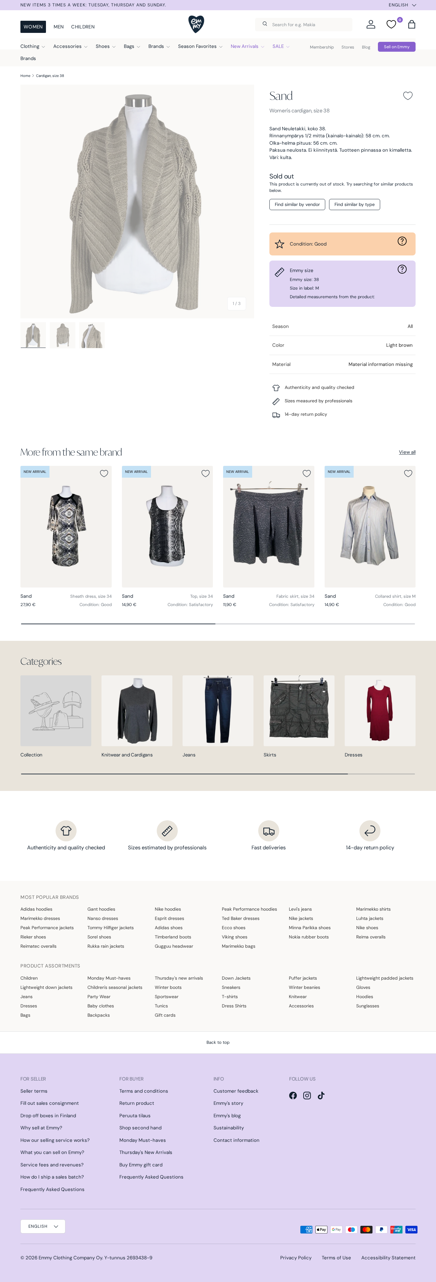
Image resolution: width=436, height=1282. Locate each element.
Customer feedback (236, 1091)
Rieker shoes (33, 937)
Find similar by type (355, 204)
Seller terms (34, 1091)
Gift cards (165, 1015)
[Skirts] (299, 710)
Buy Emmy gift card (140, 1165)
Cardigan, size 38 (50, 75)
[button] (412, 24)
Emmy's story (228, 1103)
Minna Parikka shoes (310, 927)
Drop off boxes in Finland (48, 1115)
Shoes (103, 46)
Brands (156, 46)
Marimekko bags (238, 946)
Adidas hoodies (36, 909)
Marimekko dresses (40, 918)
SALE (278, 46)
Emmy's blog (227, 1115)
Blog (366, 47)
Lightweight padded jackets (384, 978)
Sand (280, 95)
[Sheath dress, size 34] (66, 527)
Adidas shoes (169, 927)
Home (25, 75)
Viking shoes (234, 937)
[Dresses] (380, 710)
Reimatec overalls (38, 946)
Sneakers (231, 987)
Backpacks (98, 1015)
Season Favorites (197, 46)
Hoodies (364, 996)
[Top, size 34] (167, 527)
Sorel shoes (99, 937)
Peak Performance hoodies (249, 909)
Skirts (270, 755)
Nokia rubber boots (309, 937)
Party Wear (98, 996)
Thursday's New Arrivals (145, 1152)
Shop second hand (140, 1128)
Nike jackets (301, 918)
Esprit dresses (169, 918)
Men (59, 27)
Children (82, 27)
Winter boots (168, 987)
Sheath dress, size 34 (91, 596)
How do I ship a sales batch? (52, 1177)
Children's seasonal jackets (114, 987)
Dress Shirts (234, 1006)
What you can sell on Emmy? (52, 1152)
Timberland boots (173, 937)
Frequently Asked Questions (52, 1189)
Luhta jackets (369, 918)
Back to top (218, 1042)
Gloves (363, 987)
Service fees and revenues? (52, 1165)
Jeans (189, 755)
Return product (136, 1103)
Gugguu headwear (174, 946)
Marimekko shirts (373, 909)
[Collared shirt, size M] (370, 527)
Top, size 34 (201, 596)
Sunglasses (367, 1006)
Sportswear (166, 996)
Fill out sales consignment (49, 1103)
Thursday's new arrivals (179, 978)
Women (33, 27)
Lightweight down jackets (46, 987)
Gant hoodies (101, 909)
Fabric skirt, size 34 (295, 596)
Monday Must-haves (109, 978)
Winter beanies (304, 987)
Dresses (354, 755)
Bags (129, 46)
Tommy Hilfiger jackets (110, 927)
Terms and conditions (143, 1091)
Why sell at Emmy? (41, 1128)
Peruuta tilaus (135, 1115)
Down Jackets (236, 978)
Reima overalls (371, 937)
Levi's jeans (300, 909)
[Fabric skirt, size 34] (268, 527)
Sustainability (229, 1128)
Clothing (29, 46)
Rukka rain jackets (105, 946)
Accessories (67, 46)
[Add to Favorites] (408, 96)
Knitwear (298, 996)
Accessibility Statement (388, 1258)
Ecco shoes (233, 927)
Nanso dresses (102, 918)
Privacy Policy (296, 1258)
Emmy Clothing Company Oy (70, 1258)
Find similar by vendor (297, 204)
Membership (322, 47)
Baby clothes (100, 1006)
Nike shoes (367, 927)
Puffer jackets (303, 978)
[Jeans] (218, 710)
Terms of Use (336, 1258)
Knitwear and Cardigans (127, 755)
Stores (348, 47)
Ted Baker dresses (240, 918)
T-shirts (230, 996)
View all (407, 452)
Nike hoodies (168, 909)
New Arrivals (245, 46)
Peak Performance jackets (47, 927)
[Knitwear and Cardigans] (136, 710)
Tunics (161, 1006)
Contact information (236, 1140)
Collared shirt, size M (395, 596)
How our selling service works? (55, 1140)
